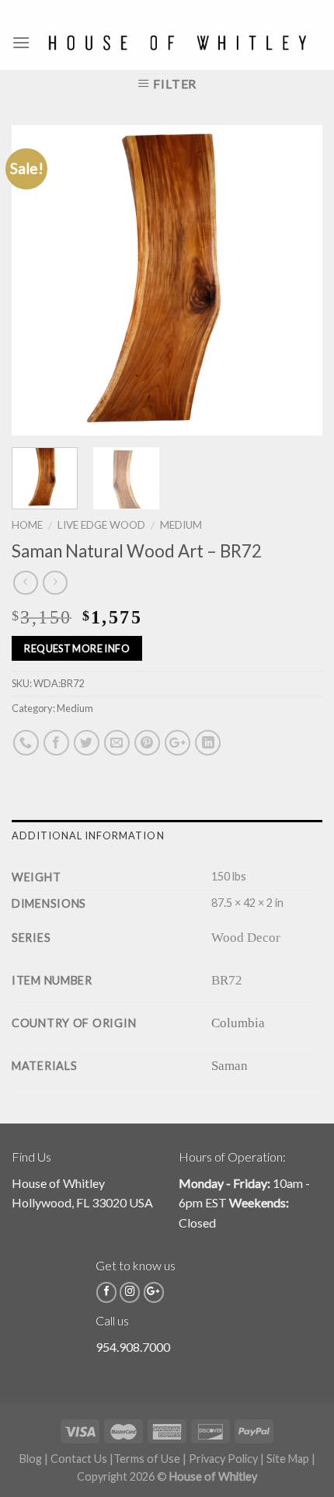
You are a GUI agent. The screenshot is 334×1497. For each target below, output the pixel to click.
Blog (30, 1458)
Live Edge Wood (101, 525)
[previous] (37, 280)
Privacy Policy (223, 1458)
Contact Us (78, 1458)
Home (27, 525)
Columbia (238, 1023)
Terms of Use (146, 1458)
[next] (297, 280)
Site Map (287, 1458)
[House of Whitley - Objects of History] (177, 43)
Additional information (88, 835)
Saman (229, 1065)
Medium (181, 525)
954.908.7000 (133, 1346)
